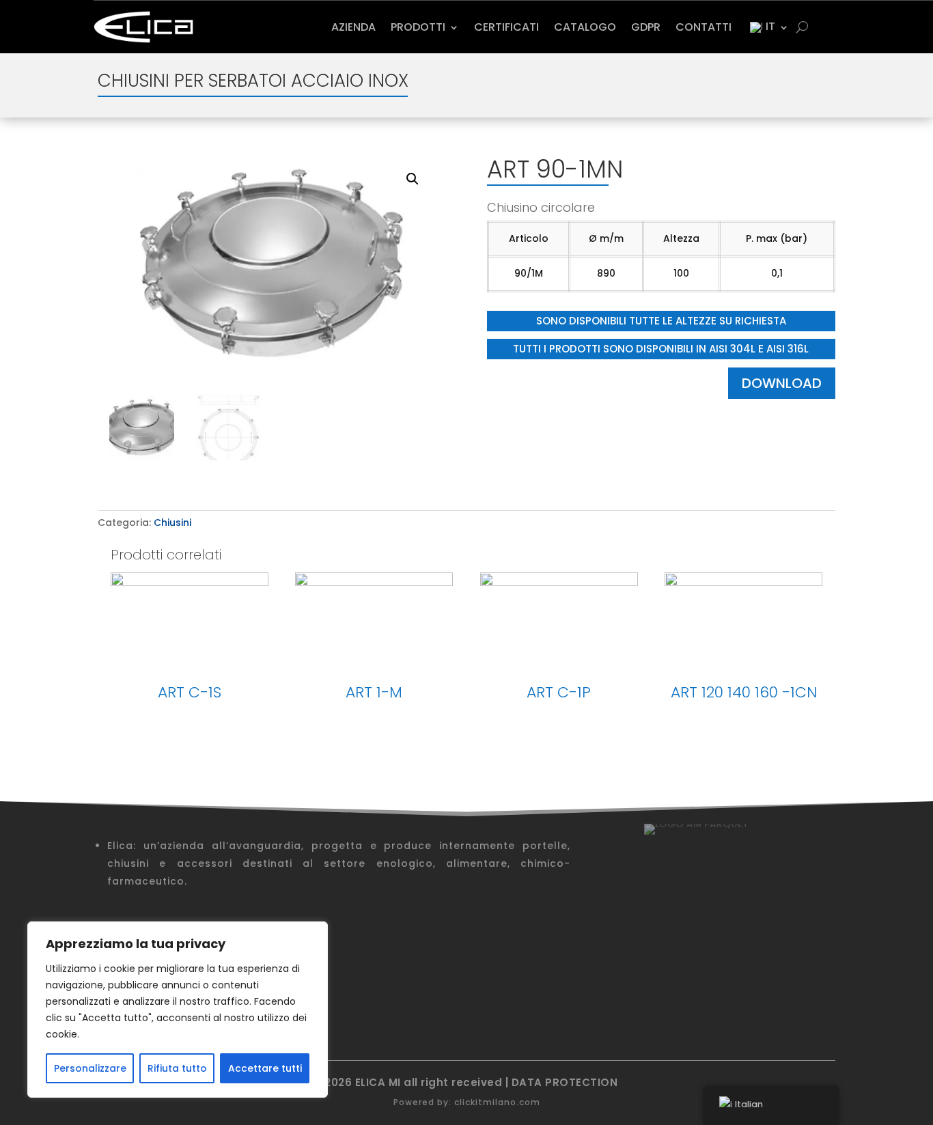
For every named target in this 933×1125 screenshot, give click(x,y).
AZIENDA (353, 27)
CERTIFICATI (506, 27)
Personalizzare (90, 1068)
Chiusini (172, 522)
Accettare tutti (265, 1068)
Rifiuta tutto (177, 1068)
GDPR (645, 27)
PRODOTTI (418, 27)
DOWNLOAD (782, 383)
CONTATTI (704, 27)
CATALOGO (585, 27)
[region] (177, 1009)
